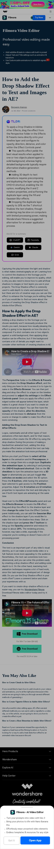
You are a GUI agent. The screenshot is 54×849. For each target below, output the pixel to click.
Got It (11, 840)
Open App (35, 840)
